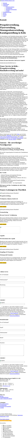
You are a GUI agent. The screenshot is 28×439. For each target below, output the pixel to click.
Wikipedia (9, 135)
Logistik (7, 10)
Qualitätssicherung (7, 12)
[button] (6, 420)
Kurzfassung (20, 138)
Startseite (5, 3)
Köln (18, 134)
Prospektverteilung (10, 7)
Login (4, 16)
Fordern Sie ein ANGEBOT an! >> (8, 62)
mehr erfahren (3, 206)
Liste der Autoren (12, 139)
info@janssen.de (14, 313)
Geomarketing (9, 8)
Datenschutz (3, 416)
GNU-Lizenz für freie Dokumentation (8, 136)
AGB (7, 416)
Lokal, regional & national (6, 398)
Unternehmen (6, 4)
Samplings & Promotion (11, 9)
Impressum (20, 415)
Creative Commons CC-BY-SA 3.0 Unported (11, 137)
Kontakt (5, 14)
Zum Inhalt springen (4, 419)
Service (4, 13)
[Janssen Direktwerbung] (7, 0)
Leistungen (5, 5)
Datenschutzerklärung (15, 315)
